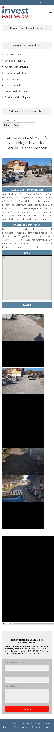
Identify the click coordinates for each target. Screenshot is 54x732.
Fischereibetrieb (12, 79)
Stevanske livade (12, 54)
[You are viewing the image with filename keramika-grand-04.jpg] (23, 407)
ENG (42, 2)
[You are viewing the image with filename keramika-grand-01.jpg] (23, 327)
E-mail (8, 674)
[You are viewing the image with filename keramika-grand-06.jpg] (23, 461)
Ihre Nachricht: (12, 686)
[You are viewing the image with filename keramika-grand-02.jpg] (23, 354)
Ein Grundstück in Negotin (17, 97)
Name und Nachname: (14, 662)
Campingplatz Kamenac (16, 91)
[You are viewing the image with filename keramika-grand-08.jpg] (23, 515)
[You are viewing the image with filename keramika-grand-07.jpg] (23, 488)
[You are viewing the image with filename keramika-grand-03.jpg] (23, 381)
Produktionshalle (12, 85)
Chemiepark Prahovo (14, 60)
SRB (36, 2)
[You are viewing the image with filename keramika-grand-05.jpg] (23, 434)
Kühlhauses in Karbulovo (16, 66)
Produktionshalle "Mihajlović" (18, 72)
